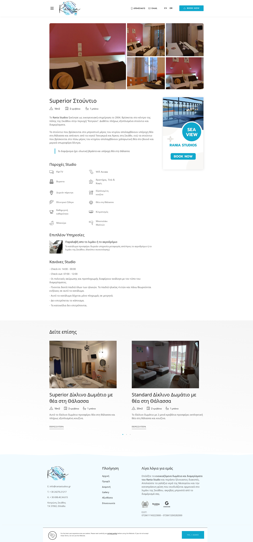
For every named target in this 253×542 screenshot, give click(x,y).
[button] (193, 535)
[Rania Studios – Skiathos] (69, 8)
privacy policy (112, 533)
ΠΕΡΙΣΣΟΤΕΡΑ (56, 426)
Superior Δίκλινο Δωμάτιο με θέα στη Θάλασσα (81, 397)
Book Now (193, 8)
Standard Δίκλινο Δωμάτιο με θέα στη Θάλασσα (164, 397)
